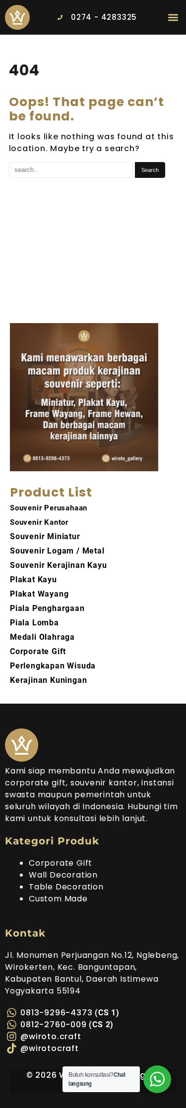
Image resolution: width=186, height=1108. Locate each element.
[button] (173, 17)
